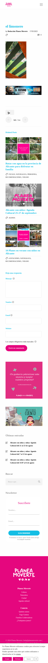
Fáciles (12, 174)
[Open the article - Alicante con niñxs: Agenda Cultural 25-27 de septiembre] (23, 195)
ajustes (18, 654)
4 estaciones (14, 258)
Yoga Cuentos (24, 615)
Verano (25, 177)
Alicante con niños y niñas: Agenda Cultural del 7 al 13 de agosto (23, 452)
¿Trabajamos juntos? (24, 621)
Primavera (32, 174)
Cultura (24, 592)
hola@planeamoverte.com (33, 640)
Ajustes (28, 659)
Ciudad (24, 598)
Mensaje (9, 279)
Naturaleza (21, 174)
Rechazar (18, 659)
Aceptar (7, 659)
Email (8, 315)
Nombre (9, 302)
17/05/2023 (34, 31)
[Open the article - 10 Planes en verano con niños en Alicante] (23, 235)
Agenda (12, 218)
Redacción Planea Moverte (18, 31)
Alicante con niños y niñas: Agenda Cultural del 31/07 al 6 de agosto (23, 461)
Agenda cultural (24, 601)
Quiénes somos (24, 612)
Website (8, 328)
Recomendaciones (13, 177)
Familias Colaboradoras (24, 618)
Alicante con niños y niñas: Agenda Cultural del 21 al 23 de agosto (23, 444)
